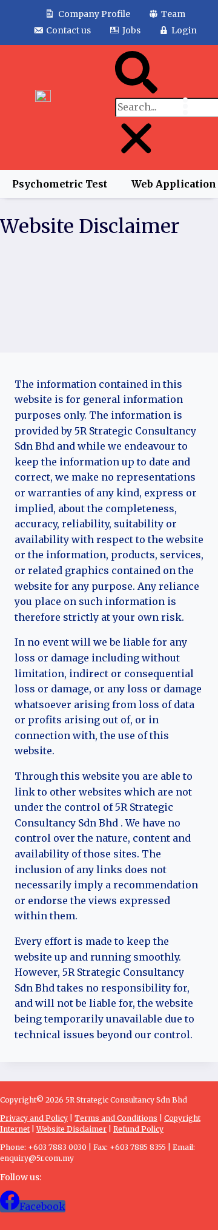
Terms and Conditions (115, 1118)
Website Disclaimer (71, 1129)
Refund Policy (138, 1129)
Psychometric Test (59, 184)
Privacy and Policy (34, 1118)
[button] (136, 74)
